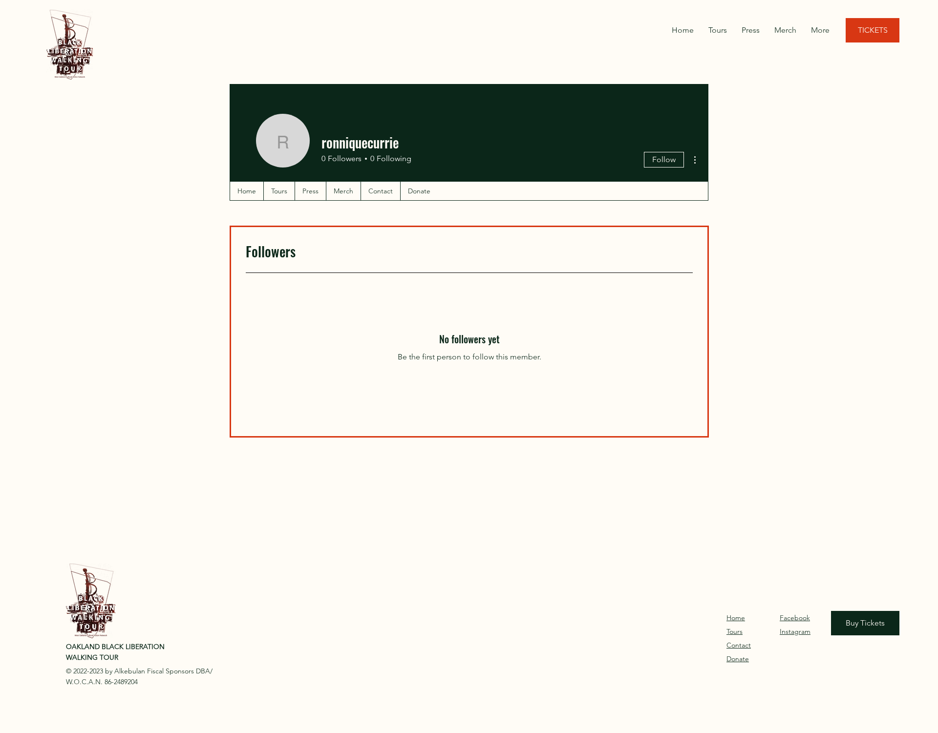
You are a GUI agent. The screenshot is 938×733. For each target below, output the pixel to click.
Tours (734, 631)
